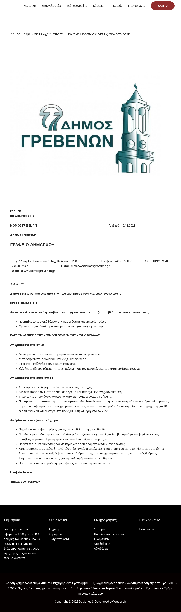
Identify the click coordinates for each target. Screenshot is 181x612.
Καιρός (117, 6)
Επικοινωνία (136, 6)
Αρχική (54, 529)
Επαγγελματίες (52, 6)
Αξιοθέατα (101, 548)
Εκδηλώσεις (102, 539)
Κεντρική (30, 6)
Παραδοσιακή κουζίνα (109, 534)
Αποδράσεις (102, 544)
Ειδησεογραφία (77, 6)
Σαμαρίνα (55, 534)
